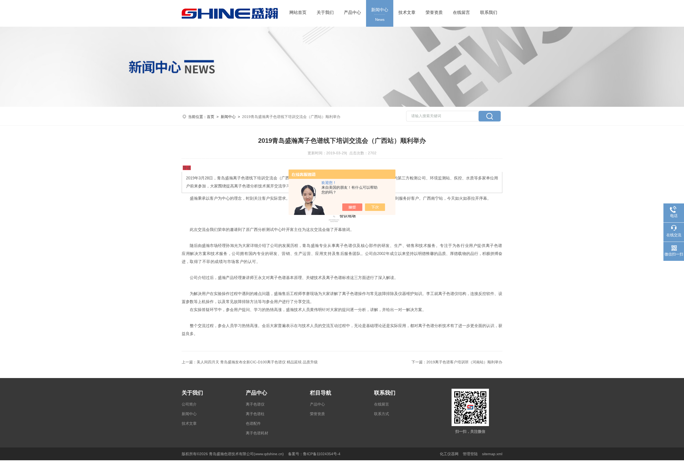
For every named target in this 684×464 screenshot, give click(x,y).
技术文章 (406, 12)
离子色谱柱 (255, 414)
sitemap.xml (492, 454)
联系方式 (381, 414)
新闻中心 (379, 14)
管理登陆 (470, 454)
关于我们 (325, 12)
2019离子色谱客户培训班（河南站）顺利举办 (464, 362)
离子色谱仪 (255, 404)
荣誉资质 (434, 12)
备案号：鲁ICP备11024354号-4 (314, 454)
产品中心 (352, 12)
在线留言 (461, 12)
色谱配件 (253, 423)
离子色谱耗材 (257, 433)
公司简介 (189, 404)
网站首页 (297, 12)
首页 (210, 117)
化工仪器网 (449, 454)
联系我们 (488, 12)
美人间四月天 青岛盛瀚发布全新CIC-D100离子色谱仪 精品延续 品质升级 (257, 362)
